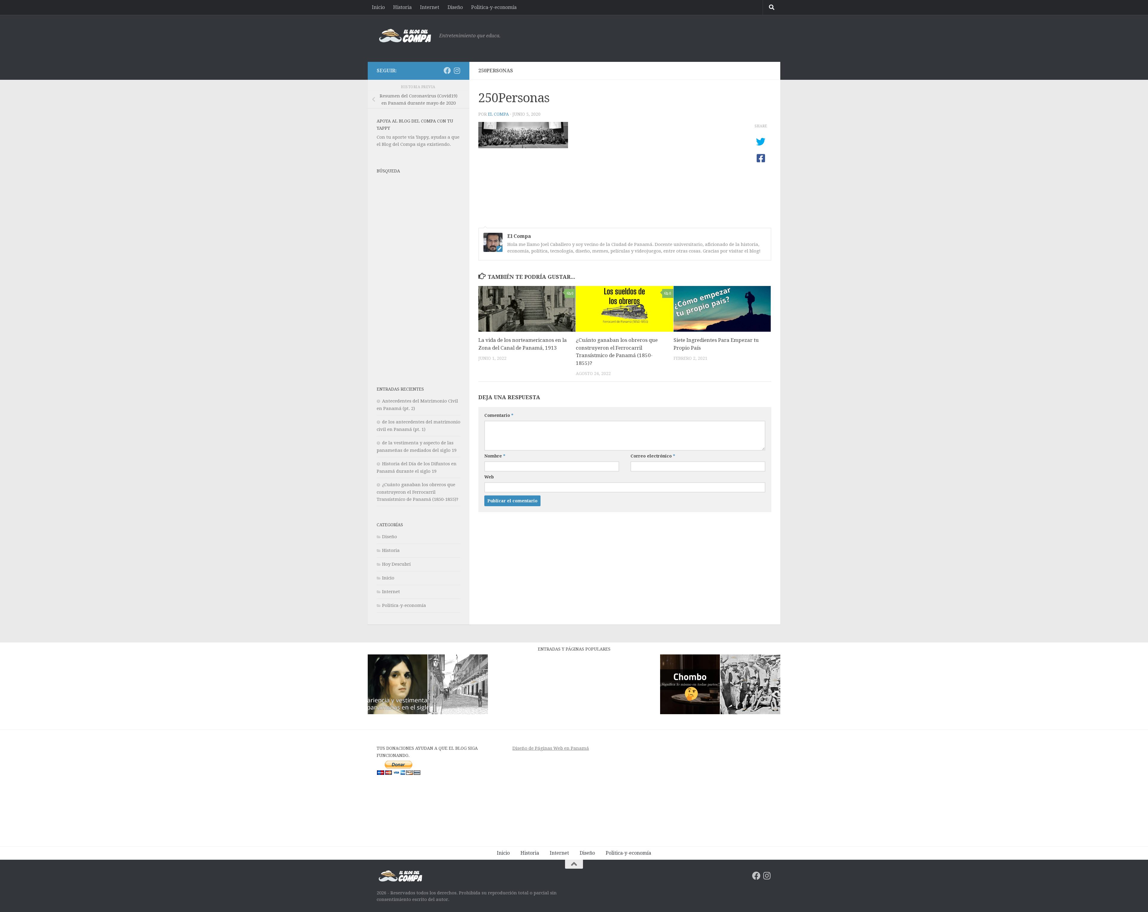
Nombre (494, 456)
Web (489, 477)
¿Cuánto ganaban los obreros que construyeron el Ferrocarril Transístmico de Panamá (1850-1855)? (417, 492)
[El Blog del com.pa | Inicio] (405, 36)
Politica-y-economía (494, 7)
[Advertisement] (662, 37)
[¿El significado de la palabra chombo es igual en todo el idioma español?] (690, 685)
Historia (402, 7)
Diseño (455, 7)
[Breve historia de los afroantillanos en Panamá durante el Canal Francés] (750, 685)
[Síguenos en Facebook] (447, 70)
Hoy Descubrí (396, 564)
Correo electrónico (653, 456)
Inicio (378, 7)
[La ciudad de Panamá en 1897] (458, 685)
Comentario (498, 415)
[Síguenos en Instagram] (456, 70)
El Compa (498, 114)
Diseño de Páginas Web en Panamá (550, 748)
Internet (429, 7)
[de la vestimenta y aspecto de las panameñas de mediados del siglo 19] (398, 685)
